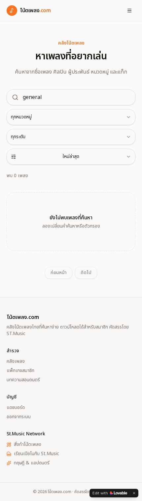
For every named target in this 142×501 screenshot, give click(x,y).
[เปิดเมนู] (129, 10)
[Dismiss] (134, 493)
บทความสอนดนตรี (23, 380)
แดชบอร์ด (16, 407)
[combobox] (71, 117)
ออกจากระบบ (19, 417)
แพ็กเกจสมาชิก (20, 370)
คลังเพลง (16, 361)
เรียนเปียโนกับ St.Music (36, 454)
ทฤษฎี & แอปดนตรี (32, 463)
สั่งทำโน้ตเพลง (27, 444)
